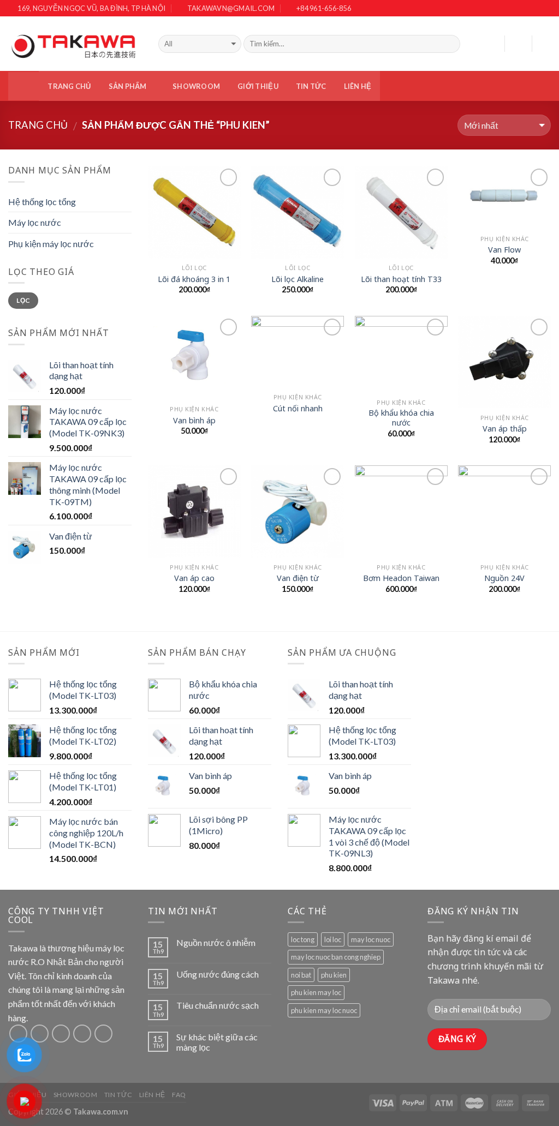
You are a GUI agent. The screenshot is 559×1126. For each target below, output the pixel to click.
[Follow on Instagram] (534, 9)
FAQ (179, 1095)
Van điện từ (298, 578)
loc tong (302, 939)
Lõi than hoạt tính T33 (401, 279)
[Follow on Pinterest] (103, 1034)
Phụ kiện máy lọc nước (51, 243)
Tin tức (311, 86)
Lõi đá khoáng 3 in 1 (194, 279)
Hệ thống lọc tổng (42, 201)
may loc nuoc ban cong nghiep (335, 957)
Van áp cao (194, 578)
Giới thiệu (257, 86)
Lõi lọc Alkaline (297, 279)
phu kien (334, 975)
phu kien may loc (316, 992)
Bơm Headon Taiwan (401, 578)
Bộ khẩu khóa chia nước (401, 418)
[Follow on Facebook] (522, 9)
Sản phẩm (128, 86)
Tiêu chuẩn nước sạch (217, 1005)
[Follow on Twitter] (545, 9)
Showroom (196, 86)
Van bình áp (194, 421)
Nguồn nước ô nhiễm (215, 942)
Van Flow (504, 250)
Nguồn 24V (504, 578)
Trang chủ (69, 86)
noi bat (301, 975)
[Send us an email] (82, 1034)
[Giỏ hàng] (545, 44)
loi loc (332, 939)
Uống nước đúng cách (217, 974)
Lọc (22, 300)
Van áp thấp (505, 429)
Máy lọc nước (34, 222)
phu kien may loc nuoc (324, 1010)
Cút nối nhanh (298, 409)
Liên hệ (358, 86)
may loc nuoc (370, 939)
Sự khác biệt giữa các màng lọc (217, 1042)
